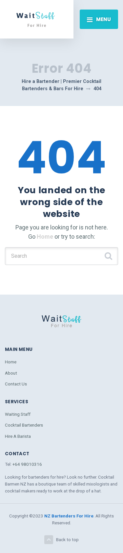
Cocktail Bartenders (24, 425)
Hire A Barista (18, 436)
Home (45, 236)
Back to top (67, 539)
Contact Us (16, 383)
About (11, 373)
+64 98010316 (27, 464)
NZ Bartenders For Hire (68, 515)
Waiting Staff (18, 414)
